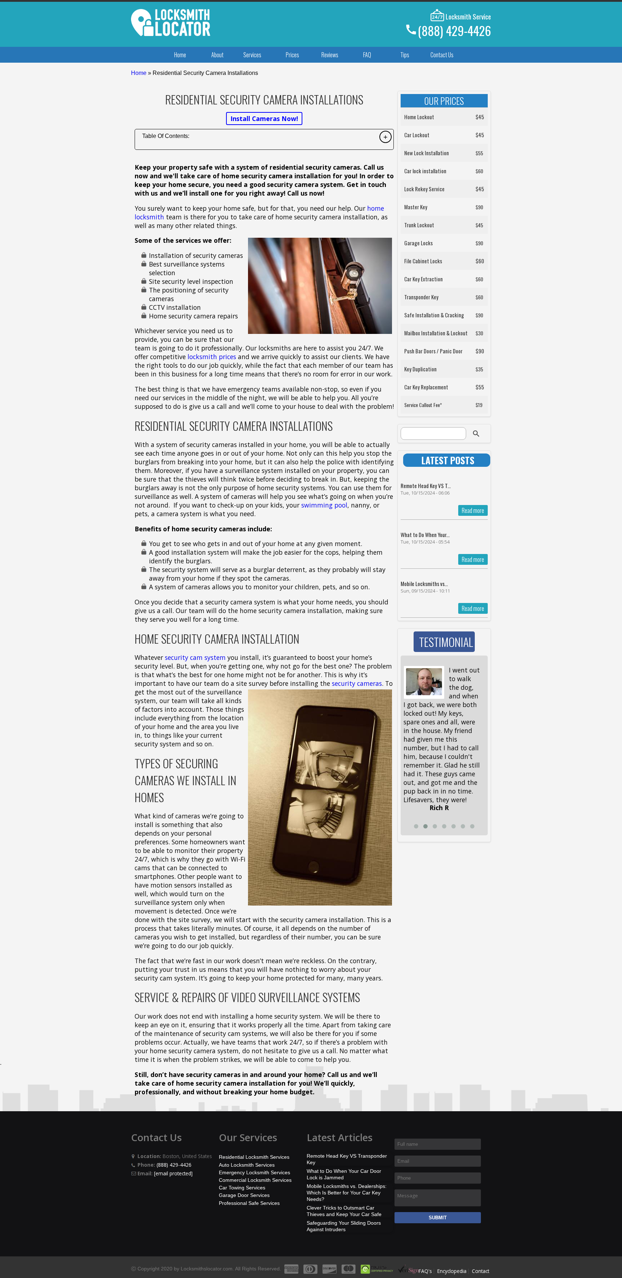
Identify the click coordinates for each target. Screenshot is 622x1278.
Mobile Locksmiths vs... (424, 583)
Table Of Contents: (165, 136)
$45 (479, 117)
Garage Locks (418, 243)
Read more (473, 510)
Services (252, 54)
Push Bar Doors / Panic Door (433, 351)
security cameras (357, 683)
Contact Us (442, 54)
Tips (404, 54)
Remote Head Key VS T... (426, 486)
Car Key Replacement (426, 387)
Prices (292, 54)
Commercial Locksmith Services (255, 1180)
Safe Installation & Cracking (434, 315)
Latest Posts (448, 460)
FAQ (367, 54)
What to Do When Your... (425, 535)
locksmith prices (212, 356)
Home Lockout (419, 117)
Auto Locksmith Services (247, 1165)
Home (180, 54)
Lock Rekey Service (424, 189)
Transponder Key (421, 297)
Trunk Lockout (419, 225)
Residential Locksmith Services (254, 1157)
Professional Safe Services (249, 1203)
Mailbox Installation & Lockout (436, 333)
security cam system (195, 657)
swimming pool (324, 505)
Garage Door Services (244, 1195)
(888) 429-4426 (454, 30)
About (217, 54)
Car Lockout (416, 135)
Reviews (329, 54)
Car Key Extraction (423, 279)
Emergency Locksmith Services (254, 1172)
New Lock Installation (426, 153)
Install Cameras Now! (264, 118)
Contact (480, 1271)
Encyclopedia (451, 1271)
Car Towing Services (242, 1187)
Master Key (415, 207)
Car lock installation (425, 171)
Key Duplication (420, 369)
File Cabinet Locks (423, 261)
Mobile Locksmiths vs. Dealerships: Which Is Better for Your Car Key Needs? (347, 1192)
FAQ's (425, 1271)
